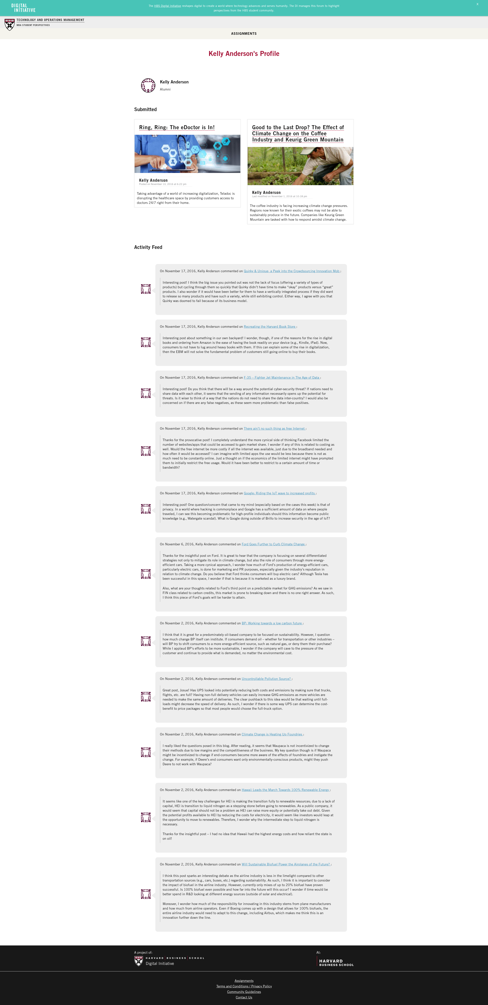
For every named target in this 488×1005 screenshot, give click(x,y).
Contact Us (244, 997)
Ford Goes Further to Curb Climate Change (274, 544)
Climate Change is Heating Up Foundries (272, 734)
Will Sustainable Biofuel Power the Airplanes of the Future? (286, 864)
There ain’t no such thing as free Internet (275, 428)
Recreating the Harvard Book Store (270, 326)
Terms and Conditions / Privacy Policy (244, 986)
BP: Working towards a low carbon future (272, 623)
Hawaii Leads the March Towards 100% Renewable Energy (286, 790)
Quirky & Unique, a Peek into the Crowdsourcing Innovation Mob (292, 271)
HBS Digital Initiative (167, 5)
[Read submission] (187, 163)
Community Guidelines (244, 992)
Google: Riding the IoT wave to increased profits (280, 493)
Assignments (244, 33)
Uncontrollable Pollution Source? (267, 678)
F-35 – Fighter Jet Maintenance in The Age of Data (282, 377)
